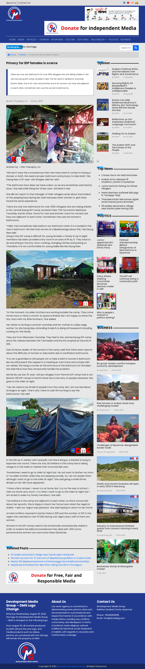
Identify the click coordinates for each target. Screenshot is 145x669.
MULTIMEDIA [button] (98, 39)
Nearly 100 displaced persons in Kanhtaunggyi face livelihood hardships (50, 561)
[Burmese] (136, 2)
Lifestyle (22, 54)
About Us (11, 2)
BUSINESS (126, 39)
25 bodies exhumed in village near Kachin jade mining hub (42, 554)
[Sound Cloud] (132, 2)
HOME (12, 39)
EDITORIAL (83, 39)
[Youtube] (128, 2)
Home (13, 54)
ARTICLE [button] (31, 39)
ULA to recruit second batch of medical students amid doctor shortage (58, 46)
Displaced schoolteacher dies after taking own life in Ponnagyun (46, 564)
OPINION (44, 39)
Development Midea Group (71, 666)
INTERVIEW (57, 39)
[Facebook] (124, 2)
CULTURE (70, 39)
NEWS (21, 39)
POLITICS (113, 39)
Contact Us (24, 2)
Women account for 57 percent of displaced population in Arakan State (51, 558)
